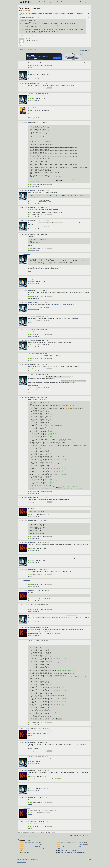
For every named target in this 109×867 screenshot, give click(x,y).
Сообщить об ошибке (21, 860)
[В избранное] (87, 13)
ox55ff (29, 76)
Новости (36, 2)
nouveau (25, 10)
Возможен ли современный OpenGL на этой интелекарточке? (37, 848)
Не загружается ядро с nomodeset (31, 844)
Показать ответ (32, 78)
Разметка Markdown (34, 859)
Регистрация (83, 2)
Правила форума (25, 859)
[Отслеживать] (87, 17)
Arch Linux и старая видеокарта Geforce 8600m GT (73, 844)
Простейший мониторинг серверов (28, 49)
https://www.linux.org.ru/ (21, 862)
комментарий (27, 83)
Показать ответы (32, 250)
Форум (50, 2)
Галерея (41, 2)
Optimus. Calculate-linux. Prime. (68, 850)
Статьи (46, 2)
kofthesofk (27, 38)
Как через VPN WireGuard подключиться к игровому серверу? (79, 49)
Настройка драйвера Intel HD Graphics (32, 846)
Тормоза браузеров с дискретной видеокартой (72, 852)
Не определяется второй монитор (31, 842)
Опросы (54, 2)
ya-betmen (30, 113)
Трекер (59, 2)
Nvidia (24, 852)
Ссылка (20, 45)
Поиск (62, 2)
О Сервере (19, 859)
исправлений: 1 (57, 201)
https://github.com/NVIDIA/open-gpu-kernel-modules (62, 304)
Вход (89, 2)
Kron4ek (30, 514)
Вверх (90, 859)
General (25, 5)
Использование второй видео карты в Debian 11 (72, 842)
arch (21, 10)
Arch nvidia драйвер (31, 8)
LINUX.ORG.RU (25, 2)
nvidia (28, 10)
